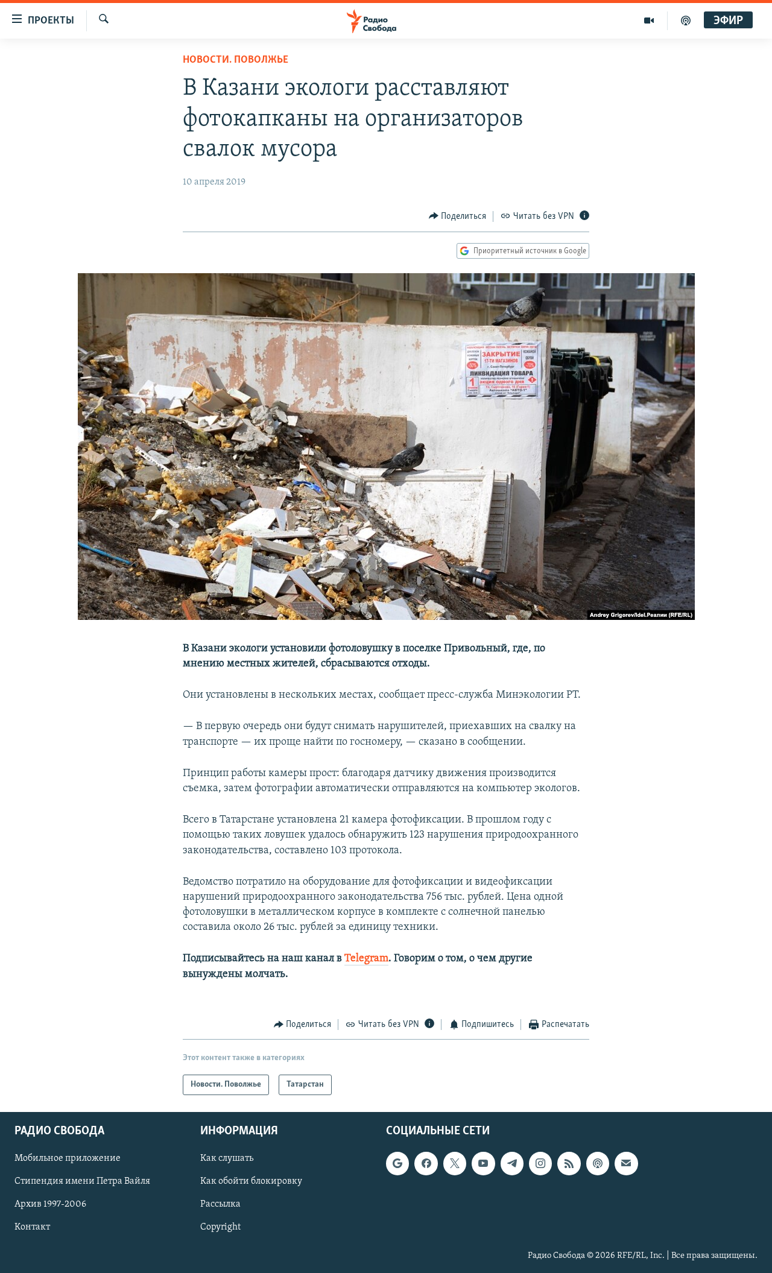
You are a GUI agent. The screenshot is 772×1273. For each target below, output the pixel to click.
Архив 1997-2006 (50, 1205)
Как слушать (226, 1159)
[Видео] (649, 20)
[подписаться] (626, 1163)
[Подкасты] (597, 1163)
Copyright (220, 1228)
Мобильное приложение (67, 1159)
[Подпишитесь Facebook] (425, 1163)
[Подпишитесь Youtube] (483, 1163)
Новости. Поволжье (235, 60)
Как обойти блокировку (251, 1182)
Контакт (32, 1228)
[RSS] (568, 1163)
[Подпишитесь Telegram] (512, 1163)
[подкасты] (686, 20)
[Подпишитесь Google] (397, 1163)
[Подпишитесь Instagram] (540, 1163)
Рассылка (220, 1205)
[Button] (458, 216)
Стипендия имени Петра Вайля (82, 1182)
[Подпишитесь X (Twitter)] (454, 1163)
